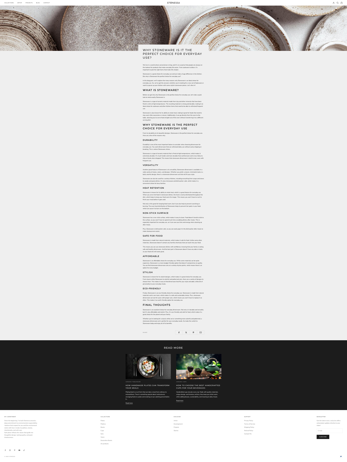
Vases (102, 437)
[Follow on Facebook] (5, 450)
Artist (19, 2)
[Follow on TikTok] (24, 450)
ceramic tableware (133, 381)
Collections (9, 2)
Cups (102, 431)
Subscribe (323, 437)
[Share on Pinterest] (193, 332)
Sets (102, 434)
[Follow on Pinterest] (15, 450)
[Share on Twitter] (186, 332)
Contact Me (248, 434)
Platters (103, 424)
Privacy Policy (248, 421)
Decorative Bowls (106, 440)
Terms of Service (249, 424)
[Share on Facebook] (178, 332)
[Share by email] (200, 332)
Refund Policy (248, 431)
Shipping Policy (249, 427)
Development (178, 424)
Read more (129, 403)
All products (105, 444)
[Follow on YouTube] (19, 450)
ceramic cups (181, 381)
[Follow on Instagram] (10, 450)
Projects (29, 2)
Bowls (103, 427)
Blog (38, 2)
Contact (46, 2)
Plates (103, 421)
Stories (176, 431)
